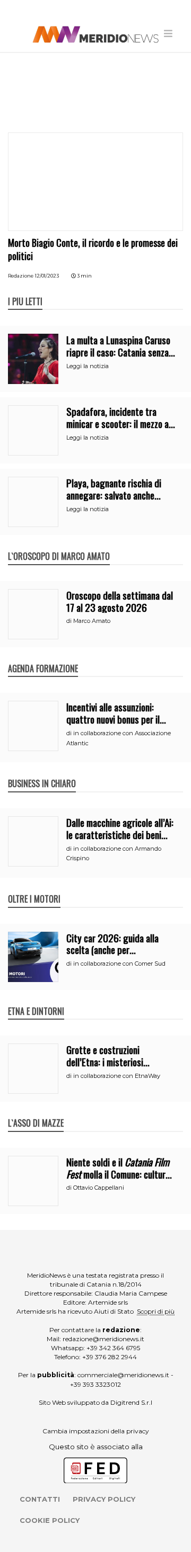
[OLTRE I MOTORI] (34, 888)
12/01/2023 (47, 276)
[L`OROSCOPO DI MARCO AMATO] (59, 545)
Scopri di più (156, 1311)
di (69, 621)
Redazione (20, 276)
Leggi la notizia (87, 366)
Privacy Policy (104, 1499)
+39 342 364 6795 (113, 1348)
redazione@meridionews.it (103, 1339)
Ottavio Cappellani (98, 1187)
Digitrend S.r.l (131, 1402)
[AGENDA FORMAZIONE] (43, 657)
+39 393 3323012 (95, 1384)
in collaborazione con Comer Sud (119, 963)
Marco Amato (91, 621)
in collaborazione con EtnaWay (116, 1076)
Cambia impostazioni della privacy (95, 1431)
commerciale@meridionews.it (123, 1375)
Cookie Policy (50, 1520)
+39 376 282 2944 (109, 1357)
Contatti (40, 1499)
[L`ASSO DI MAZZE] (36, 1112)
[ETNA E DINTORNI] (36, 1000)
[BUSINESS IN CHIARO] (42, 772)
